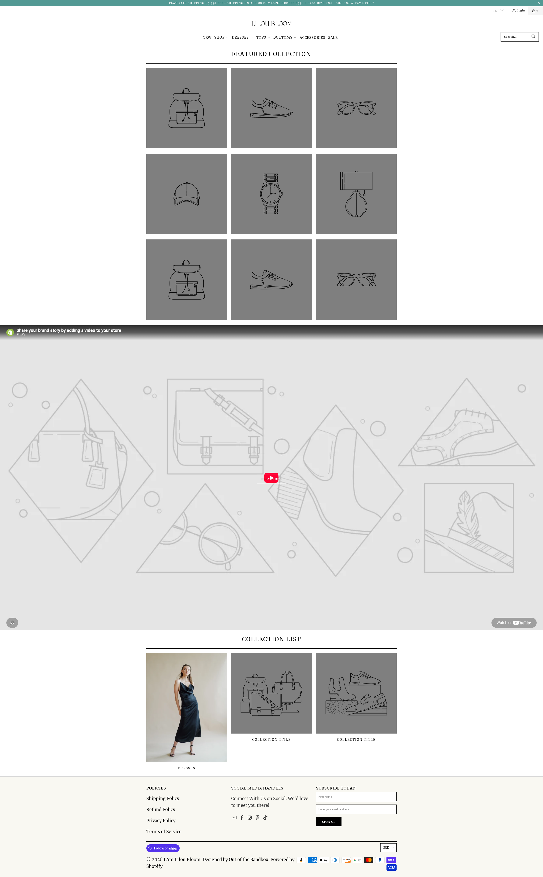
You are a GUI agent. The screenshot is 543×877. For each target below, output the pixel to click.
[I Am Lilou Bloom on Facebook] (242, 817)
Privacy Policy (160, 820)
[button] (221, 37)
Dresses (186, 712)
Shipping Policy (162, 798)
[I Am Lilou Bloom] (271, 24)
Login (521, 10)
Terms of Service (163, 831)
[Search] (533, 37)
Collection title (271, 712)
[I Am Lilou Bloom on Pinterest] (258, 817)
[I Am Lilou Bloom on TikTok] (265, 817)
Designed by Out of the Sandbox (235, 859)
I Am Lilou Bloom (182, 859)
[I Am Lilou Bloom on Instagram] (250, 817)
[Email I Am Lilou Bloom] (234, 817)
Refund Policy (160, 809)
